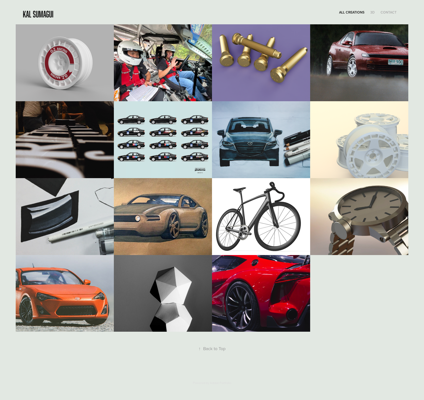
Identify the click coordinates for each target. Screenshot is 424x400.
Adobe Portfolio (220, 383)
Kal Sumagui (38, 14)
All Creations (351, 12)
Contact (389, 12)
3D (372, 12)
